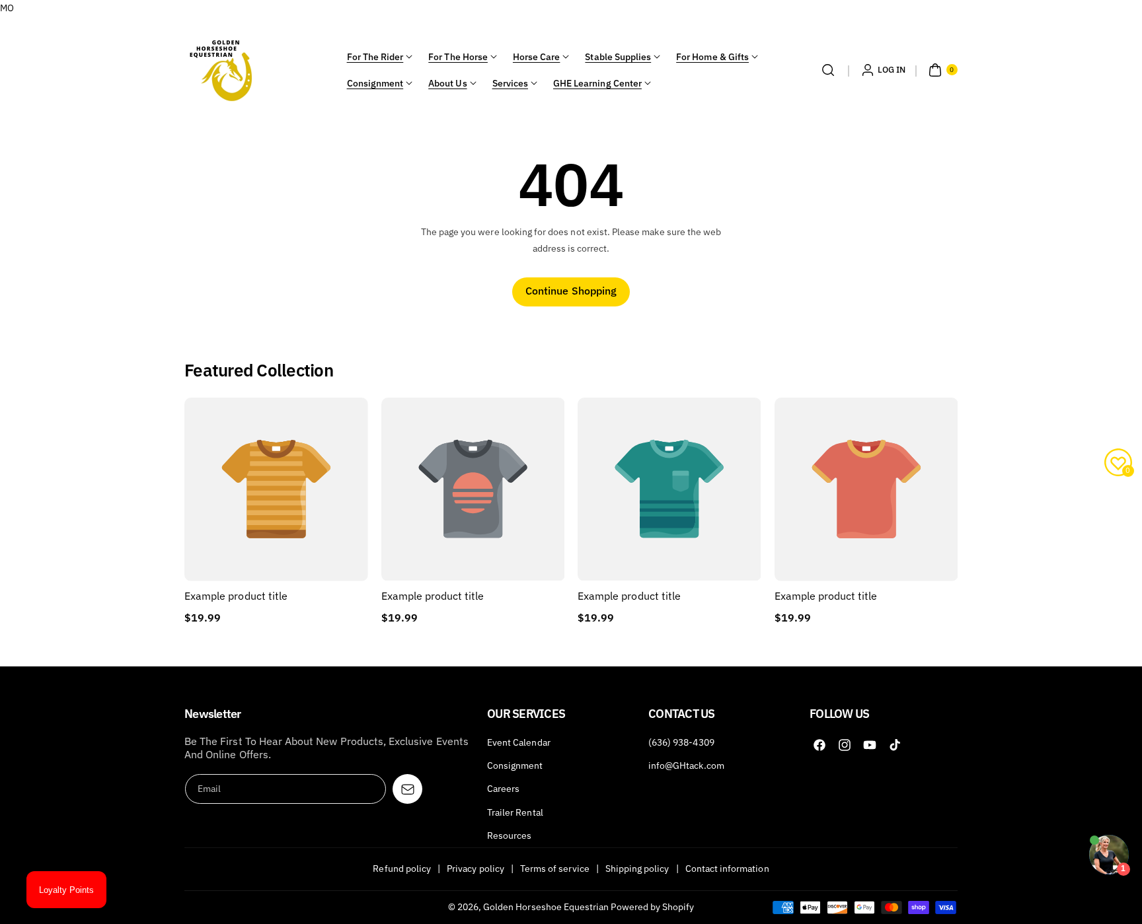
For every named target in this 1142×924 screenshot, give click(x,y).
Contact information (727, 868)
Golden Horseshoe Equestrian (546, 907)
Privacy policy (475, 868)
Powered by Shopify (652, 907)
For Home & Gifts (712, 57)
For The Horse (458, 57)
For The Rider (375, 57)
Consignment (375, 83)
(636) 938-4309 (681, 742)
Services (510, 83)
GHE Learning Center (597, 83)
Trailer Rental (515, 812)
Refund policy (402, 868)
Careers (503, 789)
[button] (828, 70)
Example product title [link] (235, 595)
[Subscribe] (407, 789)
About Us (447, 83)
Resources (509, 835)
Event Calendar (519, 742)
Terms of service (555, 868)
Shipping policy (637, 868)
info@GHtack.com (686, 765)
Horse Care (536, 57)
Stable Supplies (618, 57)
